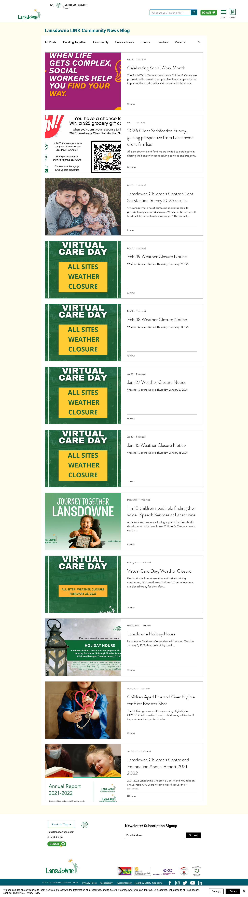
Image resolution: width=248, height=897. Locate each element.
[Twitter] (185, 883)
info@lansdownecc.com (61, 831)
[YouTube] (193, 883)
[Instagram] (177, 883)
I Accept (232, 891)
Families (162, 42)
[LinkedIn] (200, 883)
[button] (223, 12)
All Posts (50, 42)
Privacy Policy (32, 892)
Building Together (74, 42)
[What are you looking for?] (194, 12)
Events (145, 42)
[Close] (244, 891)
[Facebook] (170, 883)
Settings (216, 891)
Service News (124, 42)
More (178, 42)
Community (100, 42)
